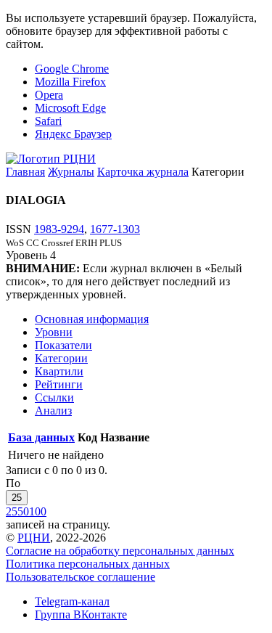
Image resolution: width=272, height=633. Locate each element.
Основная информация (92, 319)
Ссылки (54, 397)
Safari (48, 121)
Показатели (63, 345)
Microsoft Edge (70, 108)
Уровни (54, 332)
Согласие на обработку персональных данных (120, 550)
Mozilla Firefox (70, 81)
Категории (61, 358)
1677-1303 (115, 229)
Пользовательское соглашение (80, 577)
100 (37, 511)
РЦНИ (33, 537)
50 (23, 511)
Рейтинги (59, 384)
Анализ (53, 410)
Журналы (71, 172)
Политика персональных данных (88, 564)
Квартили (59, 371)
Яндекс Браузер (73, 134)
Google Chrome (72, 68)
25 (17, 497)
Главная (25, 172)
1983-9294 (59, 229)
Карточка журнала (143, 172)
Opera (49, 95)
